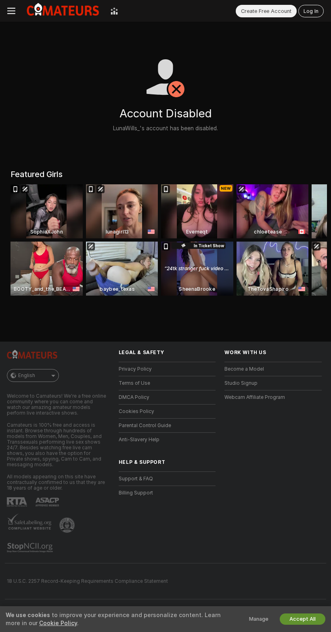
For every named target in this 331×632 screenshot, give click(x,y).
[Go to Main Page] (63, 11)
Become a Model (244, 369)
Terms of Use (134, 383)
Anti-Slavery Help (139, 439)
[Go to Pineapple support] (67, 525)
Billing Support (136, 493)
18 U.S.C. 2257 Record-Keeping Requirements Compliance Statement (87, 581)
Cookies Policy (136, 411)
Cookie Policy (58, 623)
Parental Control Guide (145, 425)
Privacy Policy (135, 369)
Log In (311, 11)
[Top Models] (114, 11)
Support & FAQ (136, 479)
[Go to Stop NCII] (30, 548)
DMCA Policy (134, 397)
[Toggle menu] (11, 11)
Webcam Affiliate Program (254, 397)
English (26, 375)
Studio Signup (241, 383)
